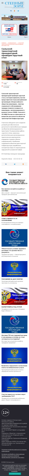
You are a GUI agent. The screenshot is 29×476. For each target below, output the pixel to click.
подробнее (11, 466)
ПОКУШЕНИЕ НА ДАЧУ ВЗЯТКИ (12, 279)
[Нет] (27, 469)
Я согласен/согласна (15, 473)
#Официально (7, 76)
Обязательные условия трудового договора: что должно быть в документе (14, 250)
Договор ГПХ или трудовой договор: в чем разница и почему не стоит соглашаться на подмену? (14, 337)
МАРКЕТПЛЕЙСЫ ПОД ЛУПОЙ (12, 307)
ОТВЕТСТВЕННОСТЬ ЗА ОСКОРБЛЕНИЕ (9, 219)
